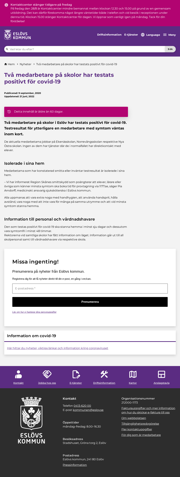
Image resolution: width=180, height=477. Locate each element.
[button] (7, 470)
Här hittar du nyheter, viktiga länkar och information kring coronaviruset (57, 348)
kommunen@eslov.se (88, 410)
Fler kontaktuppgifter (136, 429)
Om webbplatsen (133, 418)
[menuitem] (109, 34)
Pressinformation (75, 465)
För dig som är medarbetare (141, 435)
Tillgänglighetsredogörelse (140, 423)
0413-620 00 (82, 405)
